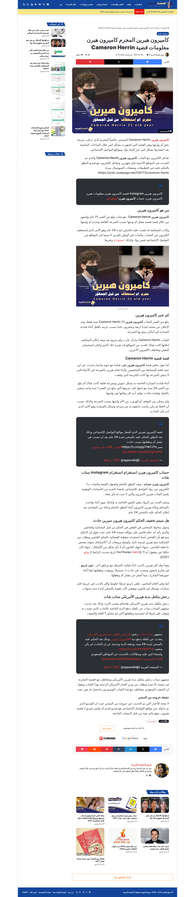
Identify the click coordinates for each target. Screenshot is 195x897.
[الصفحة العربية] (160, 4)
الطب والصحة (117, 4)
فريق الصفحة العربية (157, 55)
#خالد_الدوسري (152, 659)
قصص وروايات (87, 4)
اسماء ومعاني (102, 4)
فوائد (129, 4)
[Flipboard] (107, 738)
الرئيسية (164, 28)
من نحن (70, 892)
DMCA (25, 892)
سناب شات (146, 634)
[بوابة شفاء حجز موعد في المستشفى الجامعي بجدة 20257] (58, 93)
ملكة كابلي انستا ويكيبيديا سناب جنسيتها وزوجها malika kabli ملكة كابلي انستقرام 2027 (91, 818)
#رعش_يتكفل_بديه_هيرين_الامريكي (109, 634)
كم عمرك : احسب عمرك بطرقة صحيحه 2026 (116, 12)
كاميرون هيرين (151, 721)
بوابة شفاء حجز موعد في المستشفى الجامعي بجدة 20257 (39, 66)
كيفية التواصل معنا (59, 892)
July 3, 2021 (111, 667)
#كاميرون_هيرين (102, 447)
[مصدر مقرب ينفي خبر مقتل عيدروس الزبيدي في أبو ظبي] (58, 33)
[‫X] (146, 775)
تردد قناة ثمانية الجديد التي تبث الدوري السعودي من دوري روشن (39, 53)
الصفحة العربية (150, 460)
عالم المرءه (71, 4)
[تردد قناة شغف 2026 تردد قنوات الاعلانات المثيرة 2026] (122, 836)
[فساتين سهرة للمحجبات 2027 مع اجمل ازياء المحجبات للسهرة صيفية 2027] (58, 131)
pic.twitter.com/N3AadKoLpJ (122, 659)
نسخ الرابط (107, 728)
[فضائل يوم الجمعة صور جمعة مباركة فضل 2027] (90, 842)
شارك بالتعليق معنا (122, 877)
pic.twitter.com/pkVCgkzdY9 (142, 451)
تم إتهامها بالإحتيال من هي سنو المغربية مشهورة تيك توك (157, 816)
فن (61, 4)
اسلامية (139, 4)
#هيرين (117, 447)
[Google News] (130, 738)
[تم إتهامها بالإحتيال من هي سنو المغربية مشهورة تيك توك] (155, 805)
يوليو (86, 552)
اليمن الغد (33, 892)
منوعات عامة (154, 28)
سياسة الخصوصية (44, 892)
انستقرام (112, 198)
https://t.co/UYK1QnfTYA (136, 649)
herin (135, 552)
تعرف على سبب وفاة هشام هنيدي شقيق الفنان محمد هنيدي (156, 847)
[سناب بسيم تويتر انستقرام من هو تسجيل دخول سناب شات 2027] (122, 805)
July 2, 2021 (111, 460)
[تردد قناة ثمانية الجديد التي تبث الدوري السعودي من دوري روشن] (58, 53)
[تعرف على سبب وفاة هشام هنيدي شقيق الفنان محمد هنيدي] (155, 836)
